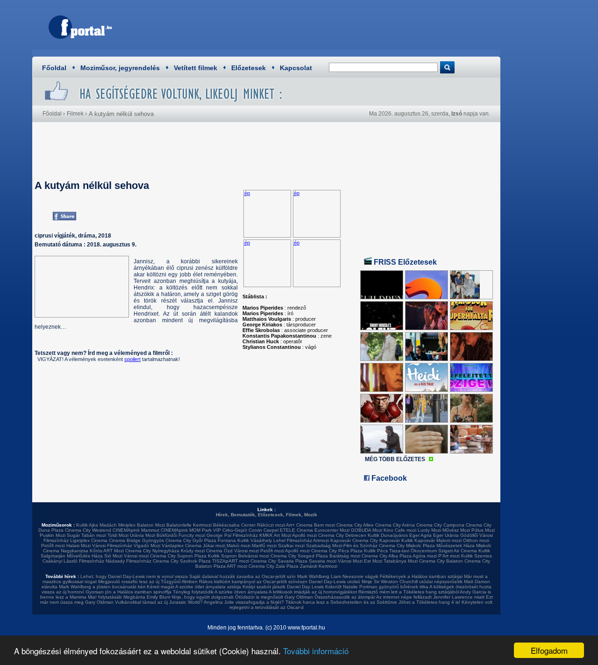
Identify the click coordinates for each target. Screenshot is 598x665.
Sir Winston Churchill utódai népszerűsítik (418, 581)
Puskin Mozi (52, 535)
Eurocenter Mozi (331, 530)
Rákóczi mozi (271, 525)
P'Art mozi (449, 555)
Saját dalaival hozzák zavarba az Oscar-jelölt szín (242, 576)
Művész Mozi (456, 530)
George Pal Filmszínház (232, 535)
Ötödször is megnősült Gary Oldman (274, 597)
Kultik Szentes (476, 555)
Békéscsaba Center (234, 525)
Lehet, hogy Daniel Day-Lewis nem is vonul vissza (134, 576)
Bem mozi (324, 525)
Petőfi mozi (53, 545)
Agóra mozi (425, 555)
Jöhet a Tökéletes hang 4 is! (429, 602)
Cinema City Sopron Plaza (178, 555)
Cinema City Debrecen (342, 535)
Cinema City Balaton (441, 561)
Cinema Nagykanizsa (65, 550)
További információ (316, 651)
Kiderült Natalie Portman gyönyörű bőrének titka (376, 586)
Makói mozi (238, 545)
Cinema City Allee (355, 525)
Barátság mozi (344, 555)
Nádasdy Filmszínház (128, 561)
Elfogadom (549, 650)
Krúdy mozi (193, 550)
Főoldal (54, 68)
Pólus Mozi (483, 530)
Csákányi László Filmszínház (73, 561)
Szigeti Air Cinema (457, 550)
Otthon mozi (476, 540)
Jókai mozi (214, 545)
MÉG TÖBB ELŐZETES (395, 459)
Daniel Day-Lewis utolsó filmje (340, 581)
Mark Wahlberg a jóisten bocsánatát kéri (102, 586)
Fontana (227, 540)
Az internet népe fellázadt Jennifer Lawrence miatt (430, 597)
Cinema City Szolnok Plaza (182, 561)
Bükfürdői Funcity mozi (181, 535)
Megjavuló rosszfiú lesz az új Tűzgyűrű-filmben (148, 581)
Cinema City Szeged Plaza (299, 555)
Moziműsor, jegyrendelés (120, 68)
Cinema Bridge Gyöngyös (136, 540)
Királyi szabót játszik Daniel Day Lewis (283, 586)
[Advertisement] (325, 26)
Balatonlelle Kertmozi (189, 525)
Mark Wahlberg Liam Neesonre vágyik (337, 576)
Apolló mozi (304, 535)
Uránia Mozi (142, 535)
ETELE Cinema (296, 530)
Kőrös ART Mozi (107, 550)
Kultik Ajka (87, 525)
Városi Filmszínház (112, 545)
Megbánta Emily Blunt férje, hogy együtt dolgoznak (178, 597)
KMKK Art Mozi (275, 535)
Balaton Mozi (151, 525)
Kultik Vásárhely (254, 540)
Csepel (270, 530)
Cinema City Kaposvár (376, 540)
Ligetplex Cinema (88, 540)
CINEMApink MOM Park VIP (191, 530)
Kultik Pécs (376, 550)
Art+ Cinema (299, 525)
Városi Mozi (350, 561)
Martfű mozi (264, 545)
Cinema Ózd (219, 550)
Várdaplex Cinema (181, 545)
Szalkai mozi (291, 545)
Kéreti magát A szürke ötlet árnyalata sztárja (194, 586)
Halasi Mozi (78, 545)
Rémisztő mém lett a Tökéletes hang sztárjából (408, 591)
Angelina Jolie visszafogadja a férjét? (244, 602)
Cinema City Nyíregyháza (152, 550)
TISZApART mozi (230, 561)
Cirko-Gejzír (234, 530)
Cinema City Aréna (395, 525)
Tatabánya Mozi (401, 561)
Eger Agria (420, 535)
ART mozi (237, 566)
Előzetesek (248, 68)
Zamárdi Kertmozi (318, 566)
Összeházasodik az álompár (344, 597)
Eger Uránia (446, 535)
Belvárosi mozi (253, 555)
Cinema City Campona (440, 525)
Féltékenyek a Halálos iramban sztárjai (421, 576)
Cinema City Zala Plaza (274, 566)
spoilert (132, 359)
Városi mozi (246, 550)
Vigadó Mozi (147, 545)
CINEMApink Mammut (136, 530)
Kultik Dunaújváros (388, 535)
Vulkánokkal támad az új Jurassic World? (159, 602)
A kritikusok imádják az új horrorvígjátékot (313, 591)
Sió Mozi (113, 555)
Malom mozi (449, 540)
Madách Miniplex (117, 525)
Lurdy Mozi (429, 530)
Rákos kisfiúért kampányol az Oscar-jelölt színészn (253, 581)
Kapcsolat (296, 68)
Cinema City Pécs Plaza (337, 550)
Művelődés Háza (85, 555)
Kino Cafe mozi (400, 530)
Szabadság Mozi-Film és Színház (341, 545)
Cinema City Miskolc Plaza (407, 545)
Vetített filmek (195, 68)
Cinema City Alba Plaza (387, 555)
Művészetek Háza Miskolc (463, 545)
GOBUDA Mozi (366, 530)
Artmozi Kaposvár (332, 540)
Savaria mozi (322, 561)
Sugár (73, 535)
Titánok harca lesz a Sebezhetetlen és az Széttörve (341, 602)
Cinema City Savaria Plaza (278, 561)
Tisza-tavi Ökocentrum (413, 550)
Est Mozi (373, 561)
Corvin (255, 530)
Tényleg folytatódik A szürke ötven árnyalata (220, 591)
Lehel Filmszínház (292, 540)
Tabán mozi (93, 535)
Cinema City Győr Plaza (190, 540)
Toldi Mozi (117, 535)
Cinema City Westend (88, 530)
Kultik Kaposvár (418, 540)
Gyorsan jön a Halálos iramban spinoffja (128, 591)
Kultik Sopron (222, 555)
